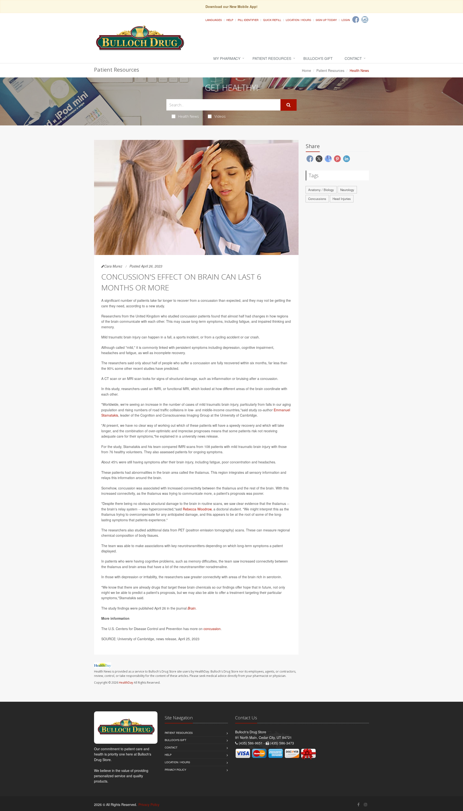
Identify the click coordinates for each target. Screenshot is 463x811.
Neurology (347, 189)
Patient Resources (271, 58)
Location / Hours (298, 20)
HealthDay (126, 682)
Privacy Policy (175, 769)
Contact (353, 58)
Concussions (317, 198)
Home (306, 70)
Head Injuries (342, 198)
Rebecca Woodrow (197, 509)
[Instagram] (364, 19)
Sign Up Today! (326, 20)
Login (345, 20)
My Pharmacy (226, 58)
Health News (188, 116)
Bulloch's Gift (318, 58)
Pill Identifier (248, 20)
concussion (212, 628)
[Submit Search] (288, 105)
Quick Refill (272, 20)
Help (229, 20)
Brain (192, 608)
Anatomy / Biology (321, 189)
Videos (220, 116)
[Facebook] (355, 19)
